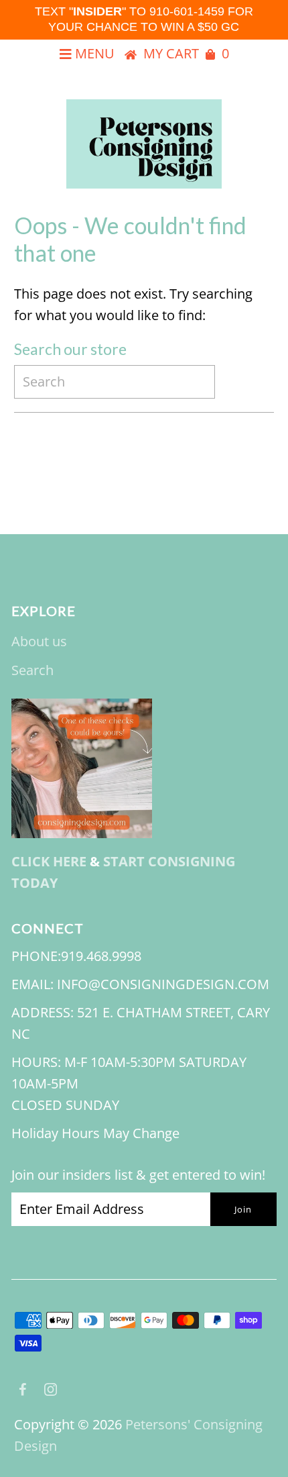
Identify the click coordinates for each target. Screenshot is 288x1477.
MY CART (186, 53)
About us (39, 641)
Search (32, 670)
